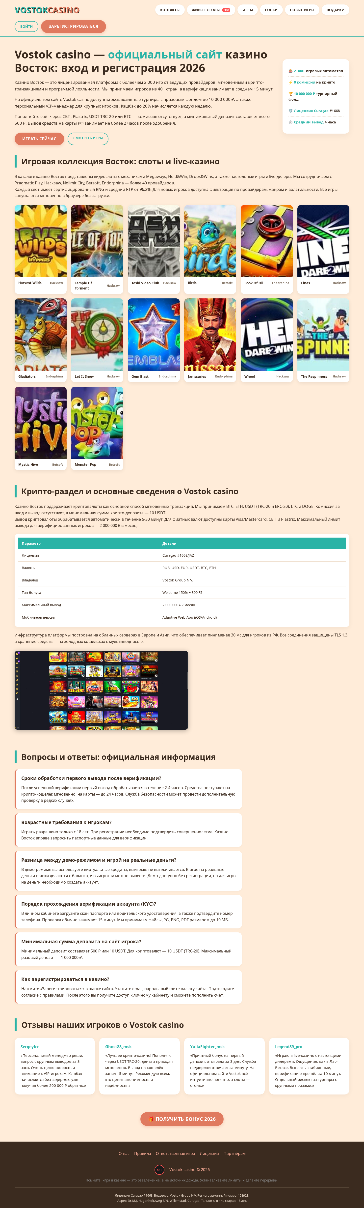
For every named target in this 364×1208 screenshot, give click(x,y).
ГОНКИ (271, 9)
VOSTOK (47, 9)
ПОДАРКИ (336, 9)
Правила (142, 1153)
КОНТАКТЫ (170, 9)
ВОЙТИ (26, 26)
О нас (124, 1153)
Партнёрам (235, 1153)
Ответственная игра (175, 1153)
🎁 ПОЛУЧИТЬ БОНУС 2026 (182, 1119)
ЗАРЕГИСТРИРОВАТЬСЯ (74, 26)
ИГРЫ (247, 9)
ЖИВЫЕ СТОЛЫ (210, 9)
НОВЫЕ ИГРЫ (302, 9)
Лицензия (209, 1153)
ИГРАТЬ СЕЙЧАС (39, 139)
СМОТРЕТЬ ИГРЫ (88, 138)
